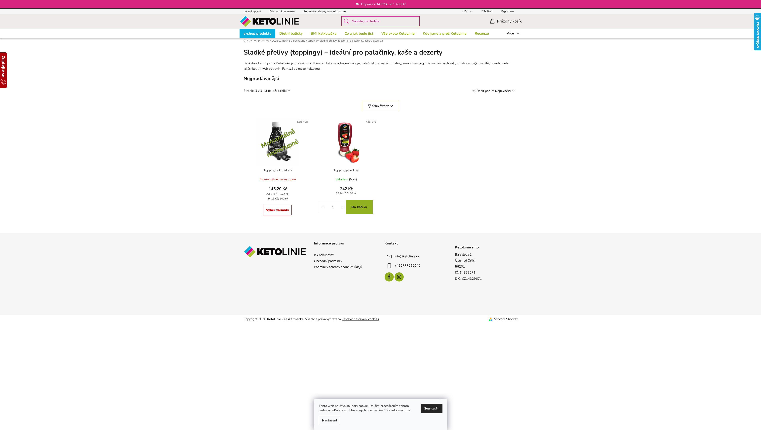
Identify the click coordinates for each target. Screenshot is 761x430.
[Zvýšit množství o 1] (343, 207)
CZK (465, 11)
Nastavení (329, 420)
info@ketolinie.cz (407, 256)
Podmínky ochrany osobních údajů (324, 11)
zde (407, 410)
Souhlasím (431, 408)
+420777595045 (407, 265)
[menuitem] (257, 33)
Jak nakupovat (252, 11)
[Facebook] (389, 276)
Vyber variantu (277, 210)
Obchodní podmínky (282, 11)
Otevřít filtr (380, 106)
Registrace (507, 11)
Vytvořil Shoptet (506, 319)
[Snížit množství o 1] (323, 207)
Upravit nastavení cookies (360, 319)
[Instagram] (399, 276)
